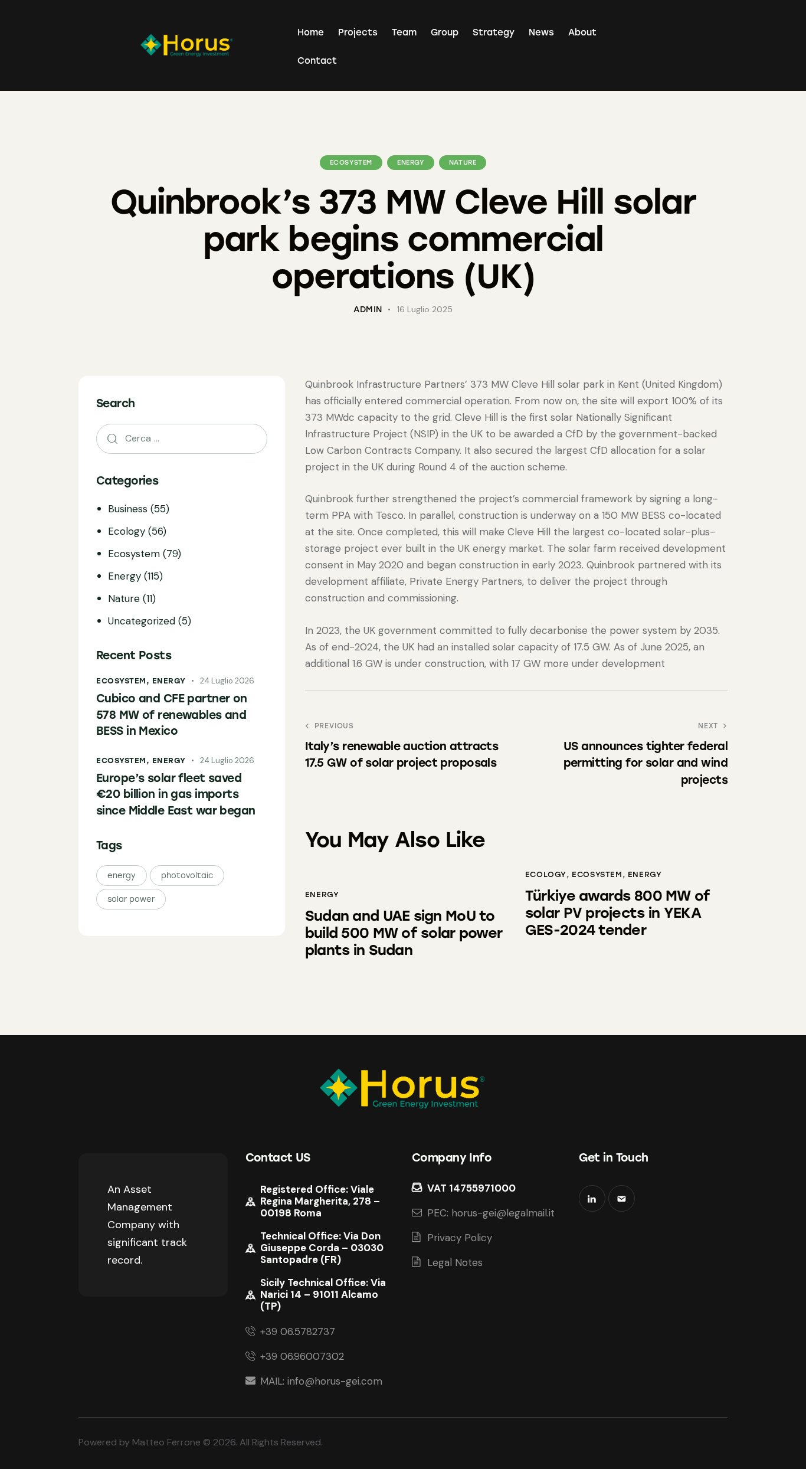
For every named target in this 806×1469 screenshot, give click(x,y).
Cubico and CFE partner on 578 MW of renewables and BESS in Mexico (171, 715)
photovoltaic (187, 875)
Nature (463, 162)
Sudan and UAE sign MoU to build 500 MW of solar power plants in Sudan (404, 933)
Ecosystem (351, 162)
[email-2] (621, 1198)
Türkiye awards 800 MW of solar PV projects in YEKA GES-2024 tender (617, 913)
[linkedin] (592, 1198)
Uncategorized (141, 620)
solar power (131, 899)
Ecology (545, 874)
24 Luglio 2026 (227, 681)
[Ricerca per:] (181, 437)
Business (128, 508)
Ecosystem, (124, 680)
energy (121, 875)
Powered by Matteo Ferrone (139, 1442)
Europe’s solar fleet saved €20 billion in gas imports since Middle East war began (175, 794)
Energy (410, 162)
